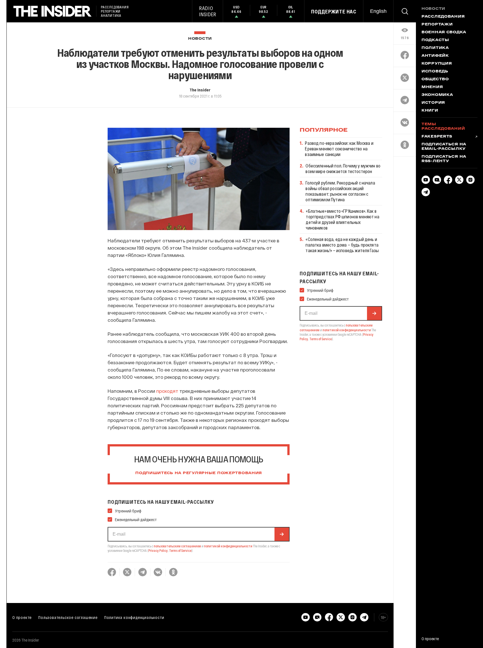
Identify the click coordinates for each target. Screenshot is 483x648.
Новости (200, 38)
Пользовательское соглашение (68, 617)
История (433, 103)
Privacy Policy (158, 550)
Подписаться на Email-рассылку (444, 147)
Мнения (432, 87)
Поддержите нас (333, 11)
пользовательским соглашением (177, 546)
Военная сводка (444, 32)
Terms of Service (180, 550)
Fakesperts (437, 136)
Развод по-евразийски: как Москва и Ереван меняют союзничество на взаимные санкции (339, 148)
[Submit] (281, 534)
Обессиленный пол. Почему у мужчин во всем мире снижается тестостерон (343, 168)
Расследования (443, 16)
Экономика (437, 95)
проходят (167, 391)
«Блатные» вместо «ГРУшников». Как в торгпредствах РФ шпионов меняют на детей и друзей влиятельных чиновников (342, 219)
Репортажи (437, 24)
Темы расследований (443, 127)
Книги (430, 110)
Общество (435, 79)
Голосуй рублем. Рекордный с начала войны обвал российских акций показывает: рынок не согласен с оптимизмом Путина (340, 191)
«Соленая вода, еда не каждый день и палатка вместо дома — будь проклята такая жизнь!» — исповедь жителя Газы (342, 245)
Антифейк (435, 56)
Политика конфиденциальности (134, 617)
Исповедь (435, 71)
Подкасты (435, 40)
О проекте (22, 617)
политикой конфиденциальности (228, 546)
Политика (435, 48)
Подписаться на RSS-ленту (444, 159)
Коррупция (437, 63)
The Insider (200, 89)
